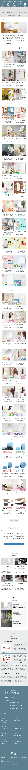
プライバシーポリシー (18, 761)
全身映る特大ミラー (18, 730)
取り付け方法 (17, 718)
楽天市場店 (3, 757)
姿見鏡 (21, 13)
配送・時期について (18, 741)
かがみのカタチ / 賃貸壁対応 (6, 730)
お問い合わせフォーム (14, 705)
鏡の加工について (5, 720)
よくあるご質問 (4, 741)
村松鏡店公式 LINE (14, 708)
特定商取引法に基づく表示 (10, 761)
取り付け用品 (4, 733)
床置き (3, 735)
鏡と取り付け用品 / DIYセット (20, 728)
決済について (4, 743)
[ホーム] (3, 4)
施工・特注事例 (17, 720)
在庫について (17, 743)
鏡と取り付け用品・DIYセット (10, 13)
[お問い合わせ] (14, 4)
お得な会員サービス (5, 722)
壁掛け (16, 733)
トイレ (13, 547)
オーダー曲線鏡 (17, 15)
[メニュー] (25, 4)
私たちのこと (4, 715)
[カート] (19, 4)
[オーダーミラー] (8, 4)
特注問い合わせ (11, 15)
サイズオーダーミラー (13, 12)
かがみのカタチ (17, 13)
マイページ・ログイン (18, 745)
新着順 (25, 48)
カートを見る (4, 745)
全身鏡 (24, 13)
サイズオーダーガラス (21, 12)
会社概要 (3, 718)
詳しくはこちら (14, 544)
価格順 (21, 48)
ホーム (3, 547)
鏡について (16, 715)
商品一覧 (8, 12)
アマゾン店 (24, 757)
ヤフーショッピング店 (14, 757)
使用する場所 (8, 547)
